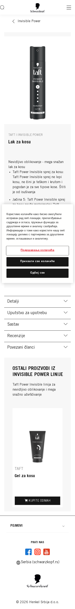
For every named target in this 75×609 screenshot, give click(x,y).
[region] (37, 243)
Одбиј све (37, 273)
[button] (37, 525)
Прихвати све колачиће (37, 261)
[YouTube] (46, 552)
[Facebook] (28, 552)
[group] (37, 457)
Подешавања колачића (37, 250)
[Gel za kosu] (37, 457)
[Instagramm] (37, 552)
